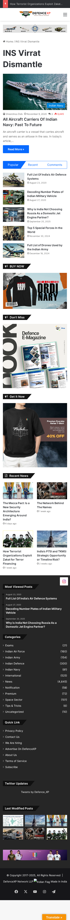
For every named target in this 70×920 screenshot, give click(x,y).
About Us (11, 755)
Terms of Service (16, 761)
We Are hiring (13, 742)
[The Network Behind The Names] (52, 490)
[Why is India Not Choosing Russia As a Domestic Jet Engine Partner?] (13, 214)
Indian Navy (12, 669)
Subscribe (11, 767)
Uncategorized (14, 711)
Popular (13, 165)
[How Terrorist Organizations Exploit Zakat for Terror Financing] (18, 539)
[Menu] (65, 15)
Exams (9, 645)
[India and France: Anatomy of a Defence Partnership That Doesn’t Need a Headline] (13, 833)
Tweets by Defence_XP (35, 791)
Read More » (16, 149)
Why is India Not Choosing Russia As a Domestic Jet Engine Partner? (44, 213)
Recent (33, 165)
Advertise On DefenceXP (20, 748)
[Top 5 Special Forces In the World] (13, 233)
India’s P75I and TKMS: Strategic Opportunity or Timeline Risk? (52, 555)
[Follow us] (64, 581)
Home (9, 41)
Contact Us (12, 736)
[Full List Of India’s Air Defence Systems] (13, 180)
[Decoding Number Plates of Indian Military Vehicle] (13, 197)
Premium (10, 693)
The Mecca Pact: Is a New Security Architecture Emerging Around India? (16, 511)
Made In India (59, 881)
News (8, 681)
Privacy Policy (14, 730)
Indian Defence (14, 663)
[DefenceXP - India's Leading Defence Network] (35, 14)
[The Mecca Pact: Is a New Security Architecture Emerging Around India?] (18, 490)
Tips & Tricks (13, 705)
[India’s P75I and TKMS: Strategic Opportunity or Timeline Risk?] (52, 539)
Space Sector (13, 699)
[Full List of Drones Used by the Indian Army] (13, 250)
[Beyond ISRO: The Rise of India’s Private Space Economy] (13, 820)
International (13, 675)
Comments (54, 165)
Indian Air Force (15, 651)
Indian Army (12, 657)
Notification (12, 687)
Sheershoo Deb (14, 113)
